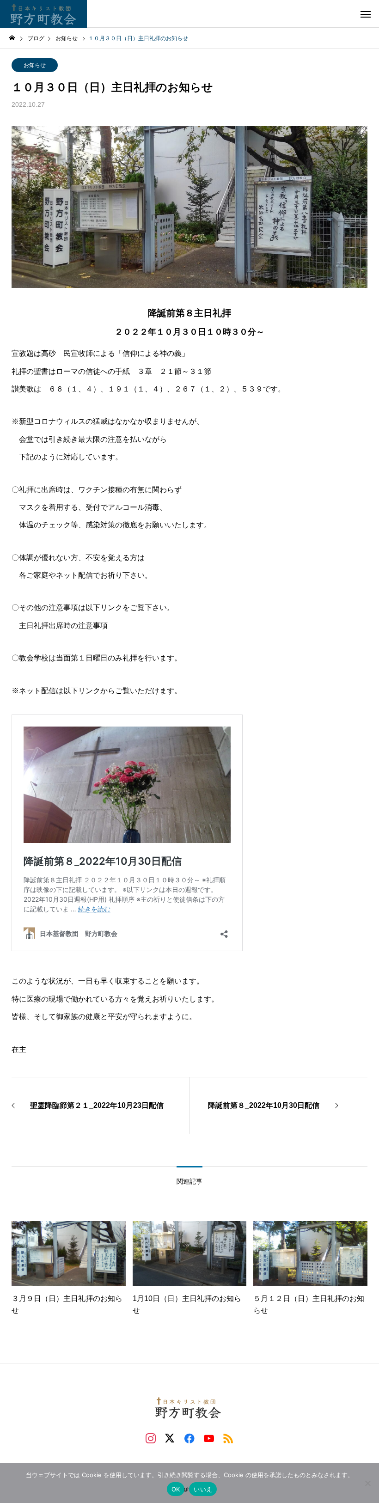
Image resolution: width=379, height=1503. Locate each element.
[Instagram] (151, 1438)
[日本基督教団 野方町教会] (43, 14)
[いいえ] (367, 1483)
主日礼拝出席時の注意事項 (63, 625)
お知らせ (35, 65)
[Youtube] (209, 1438)
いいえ (203, 1489)
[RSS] (228, 1438)
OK (175, 1489)
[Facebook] (189, 1438)
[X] (170, 1438)
